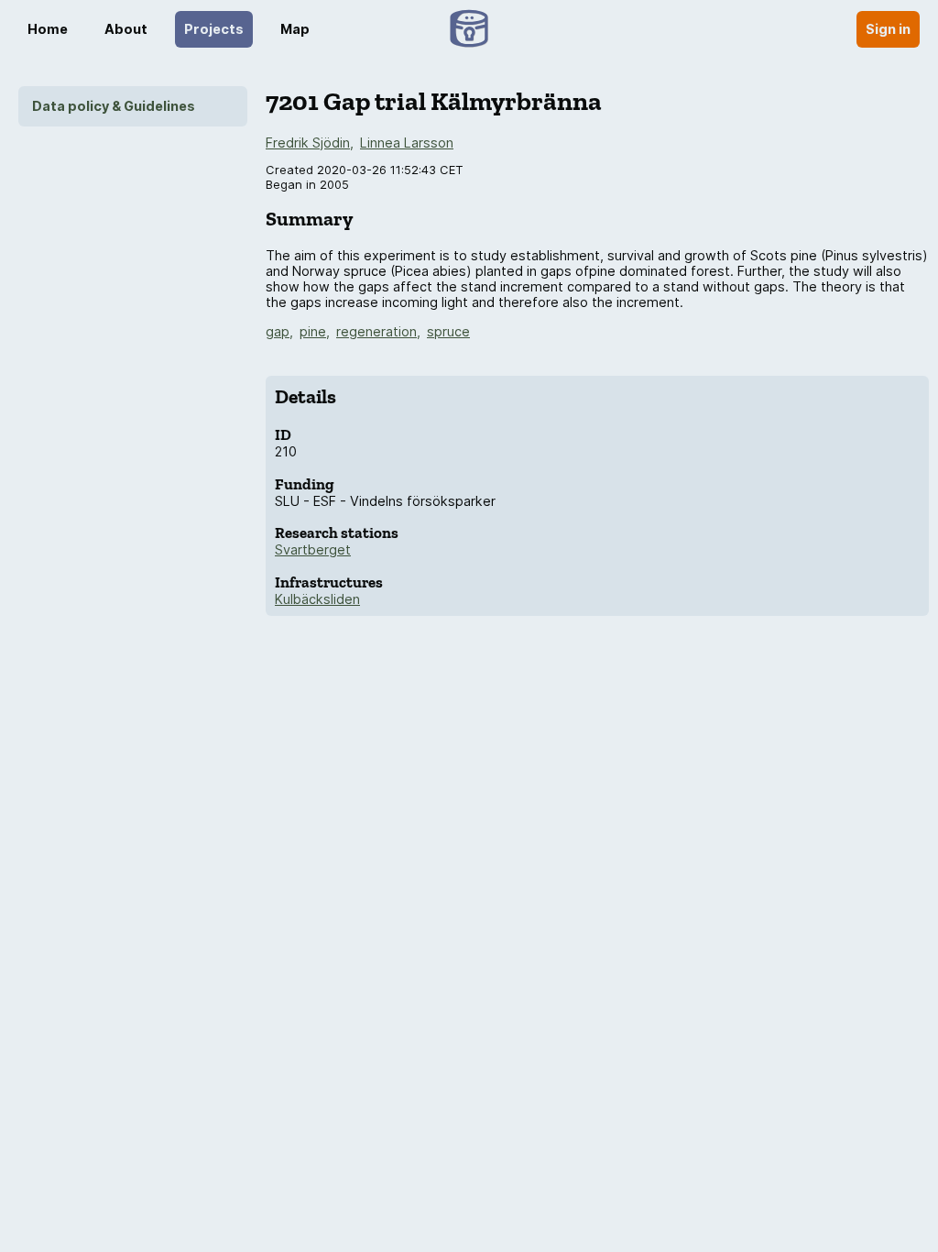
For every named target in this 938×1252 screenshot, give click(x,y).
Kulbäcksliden (317, 599)
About (125, 29)
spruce (448, 331)
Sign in (888, 29)
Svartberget (313, 549)
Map (295, 29)
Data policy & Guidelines (113, 106)
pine (313, 331)
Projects (214, 29)
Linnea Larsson (406, 142)
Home (47, 29)
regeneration (376, 331)
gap (277, 331)
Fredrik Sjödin (308, 142)
